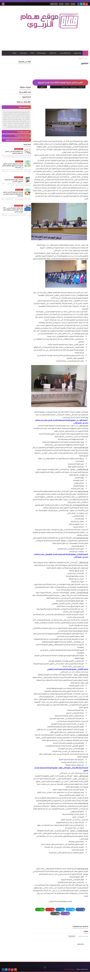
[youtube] (9, 969)
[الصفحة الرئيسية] (85, 53)
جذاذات (32, 53)
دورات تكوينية (77, 53)
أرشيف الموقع (54, 4)
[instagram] (87, 4)
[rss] (84, 4)
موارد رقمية (23, 53)
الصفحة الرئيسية (74, 87)
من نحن (67, 4)
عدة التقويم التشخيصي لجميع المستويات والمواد (14, 152)
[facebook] (78, 4)
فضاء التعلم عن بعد (65, 53)
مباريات (14, 53)
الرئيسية (73, 4)
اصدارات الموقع (83, 58)
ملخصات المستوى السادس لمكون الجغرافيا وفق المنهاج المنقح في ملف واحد (13, 194)
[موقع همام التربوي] (45, 23)
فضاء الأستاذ (52, 53)
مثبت (67, 87)
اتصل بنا (61, 4)
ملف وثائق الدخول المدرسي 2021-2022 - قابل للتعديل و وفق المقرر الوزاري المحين (12, 210)
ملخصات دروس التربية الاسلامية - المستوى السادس (13, 180)
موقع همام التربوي (69, 969)
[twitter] (81, 4)
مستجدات (63, 87)
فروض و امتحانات (41, 53)
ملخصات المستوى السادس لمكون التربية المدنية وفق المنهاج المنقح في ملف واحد (12, 165)
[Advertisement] (45, 44)
